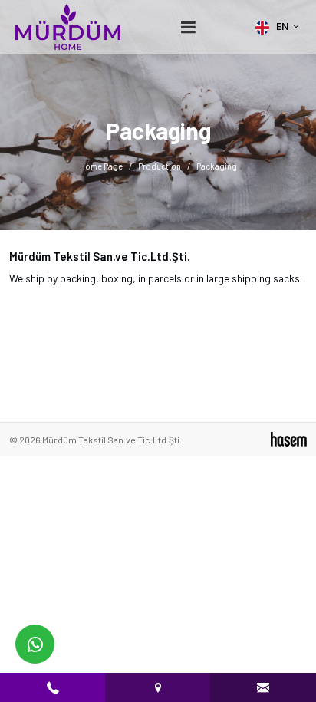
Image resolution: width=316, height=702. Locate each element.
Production (159, 166)
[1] (188, 27)
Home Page (101, 166)
